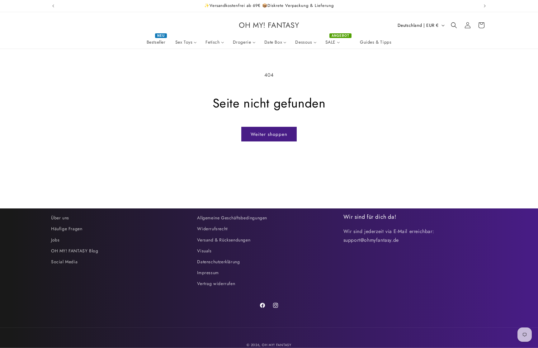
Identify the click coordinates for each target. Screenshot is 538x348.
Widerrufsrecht (212, 229)
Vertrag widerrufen (216, 283)
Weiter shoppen (269, 134)
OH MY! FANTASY (276, 344)
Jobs (55, 240)
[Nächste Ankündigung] (485, 6)
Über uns (60, 218)
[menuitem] (156, 42)
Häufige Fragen (66, 229)
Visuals (204, 251)
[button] (454, 25)
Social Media (64, 262)
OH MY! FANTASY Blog (74, 251)
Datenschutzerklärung (218, 262)
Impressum (208, 272)
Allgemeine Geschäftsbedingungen (232, 218)
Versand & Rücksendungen (223, 240)
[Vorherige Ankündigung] (53, 6)
